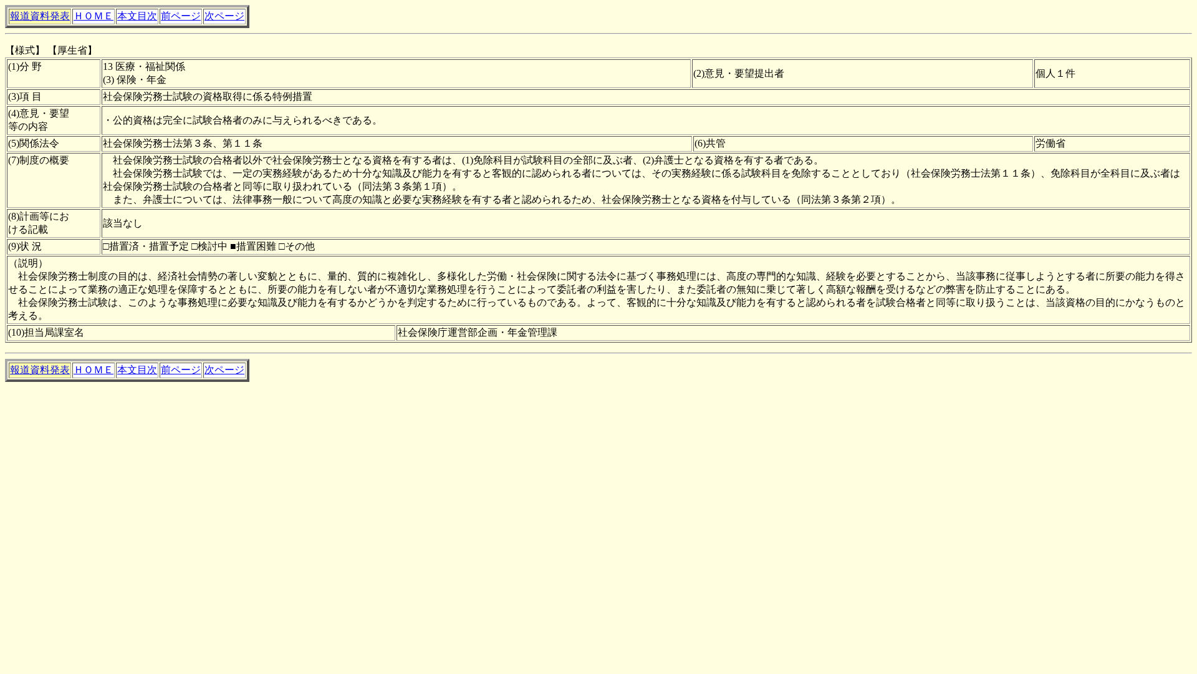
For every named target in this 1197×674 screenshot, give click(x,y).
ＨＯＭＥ (93, 16)
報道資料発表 (40, 16)
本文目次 (137, 16)
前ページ (181, 16)
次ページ (224, 16)
